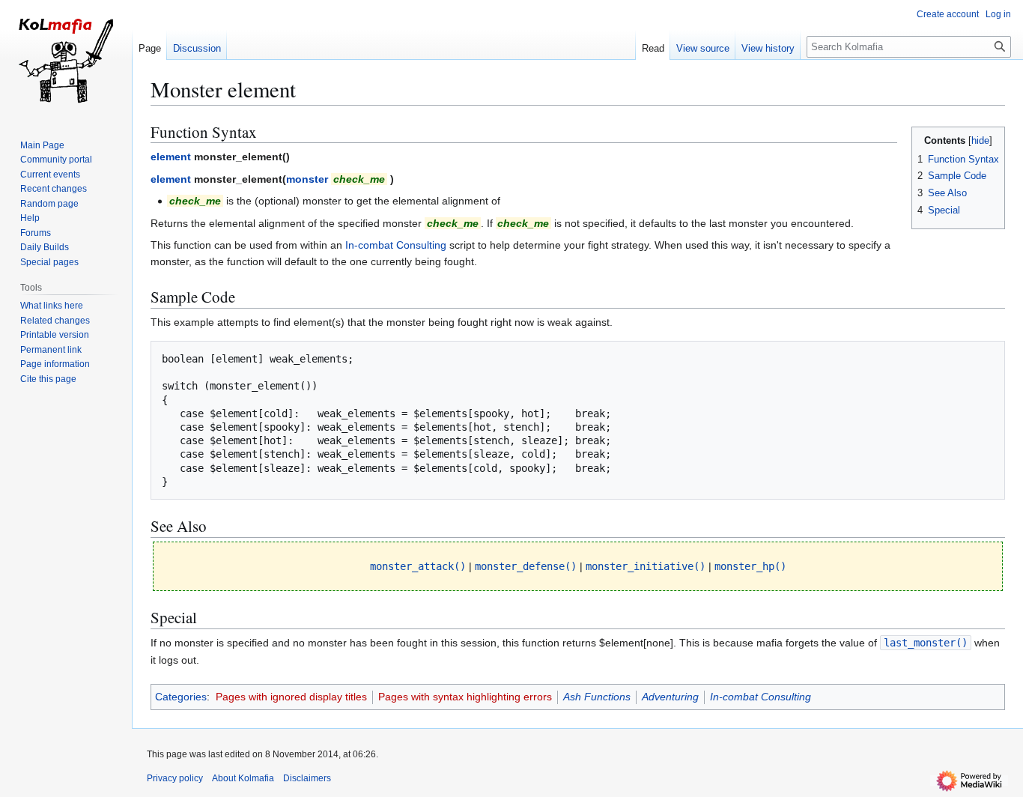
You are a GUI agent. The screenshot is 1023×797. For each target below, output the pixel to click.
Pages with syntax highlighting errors (465, 697)
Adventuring (670, 697)
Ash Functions (597, 697)
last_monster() (926, 643)
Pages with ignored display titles (291, 697)
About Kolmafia (243, 778)
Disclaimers (307, 778)
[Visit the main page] (66, 60)
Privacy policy (175, 778)
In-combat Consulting (395, 245)
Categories (181, 697)
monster (307, 179)
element (171, 157)
